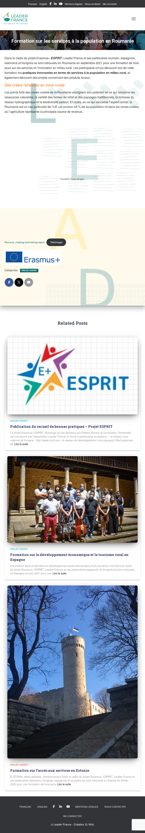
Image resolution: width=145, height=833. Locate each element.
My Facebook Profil (51, 4)
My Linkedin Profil (55, 4)
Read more (21, 444)
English (43, 3)
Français (32, 3)
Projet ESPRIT (29, 270)
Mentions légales (74, 3)
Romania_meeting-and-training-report (25, 242)
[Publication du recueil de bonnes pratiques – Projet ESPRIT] (72, 375)
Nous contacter (92, 3)
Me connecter (110, 3)
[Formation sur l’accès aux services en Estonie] (72, 671)
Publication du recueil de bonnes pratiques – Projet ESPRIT (61, 426)
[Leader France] (17, 18)
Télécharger (56, 242)
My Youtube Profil (60, 4)
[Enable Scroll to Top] (137, 825)
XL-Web (89, 824)
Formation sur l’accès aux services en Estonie (49, 770)
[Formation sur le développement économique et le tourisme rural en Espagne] (72, 499)
